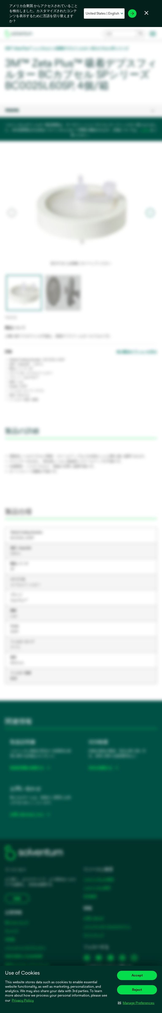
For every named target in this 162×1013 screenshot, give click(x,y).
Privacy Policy (23, 1000)
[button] (136, 1002)
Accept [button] (137, 975)
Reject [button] (137, 990)
